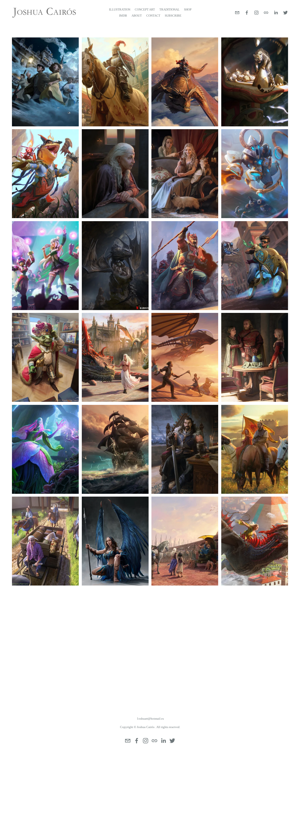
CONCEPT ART (145, 9)
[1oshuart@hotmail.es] (237, 12)
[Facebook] (246, 12)
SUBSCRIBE (173, 15)
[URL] (266, 12)
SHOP (187, 9)
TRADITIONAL (169, 9)
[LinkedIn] (275, 12)
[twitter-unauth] (285, 12)
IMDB (123, 15)
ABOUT (136, 15)
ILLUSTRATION (119, 9)
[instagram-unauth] (256, 12)
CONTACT (153, 15)
